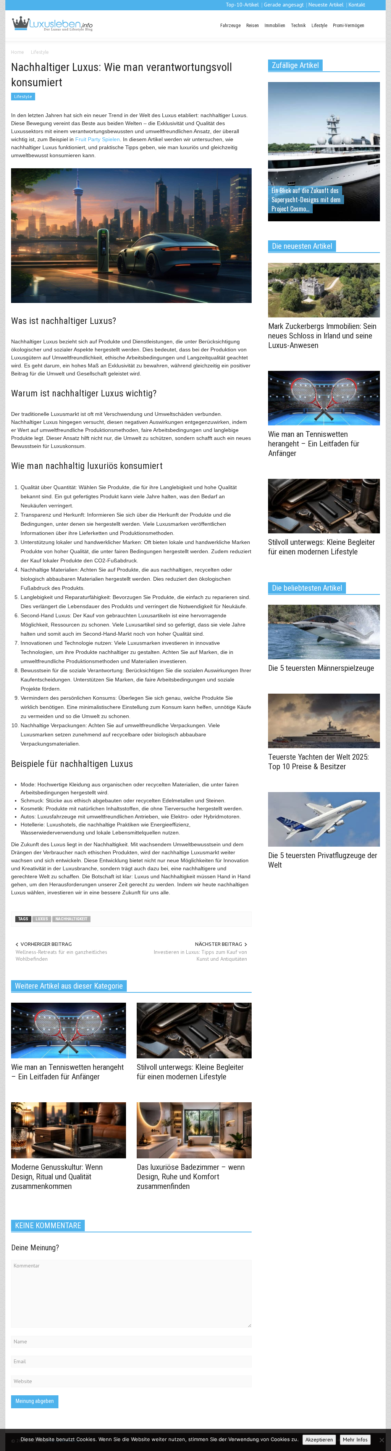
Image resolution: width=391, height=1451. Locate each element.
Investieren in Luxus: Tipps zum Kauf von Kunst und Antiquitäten (200, 955)
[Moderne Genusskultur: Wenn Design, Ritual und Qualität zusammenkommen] (68, 1129)
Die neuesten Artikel (302, 246)
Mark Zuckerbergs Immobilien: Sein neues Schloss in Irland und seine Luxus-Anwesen (322, 336)
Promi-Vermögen (348, 25)
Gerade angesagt (284, 4)
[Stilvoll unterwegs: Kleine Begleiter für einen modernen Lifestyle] (194, 1029)
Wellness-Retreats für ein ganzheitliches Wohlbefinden (61, 955)
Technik (298, 25)
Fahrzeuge (230, 25)
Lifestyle (319, 25)
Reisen (252, 25)
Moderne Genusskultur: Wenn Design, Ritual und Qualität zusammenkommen (57, 1177)
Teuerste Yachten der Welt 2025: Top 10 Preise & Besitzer (318, 761)
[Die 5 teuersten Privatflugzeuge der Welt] (324, 818)
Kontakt (357, 4)
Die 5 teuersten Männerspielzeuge (321, 668)
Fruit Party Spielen (97, 139)
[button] (373, 25)
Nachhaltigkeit (71, 918)
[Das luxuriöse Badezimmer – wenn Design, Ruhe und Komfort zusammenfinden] (194, 1129)
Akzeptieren (319, 1439)
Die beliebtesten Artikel (307, 588)
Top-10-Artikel (242, 4)
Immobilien (275, 25)
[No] (381, 1440)
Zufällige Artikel (295, 65)
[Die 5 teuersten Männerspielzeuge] (324, 631)
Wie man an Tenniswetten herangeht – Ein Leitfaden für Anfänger (67, 1072)
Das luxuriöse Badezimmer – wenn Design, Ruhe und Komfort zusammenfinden (191, 1177)
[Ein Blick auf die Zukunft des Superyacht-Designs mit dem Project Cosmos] (324, 151)
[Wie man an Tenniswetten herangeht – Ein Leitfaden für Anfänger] (68, 1029)
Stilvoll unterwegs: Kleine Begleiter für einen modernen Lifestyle (190, 1072)
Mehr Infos (355, 1439)
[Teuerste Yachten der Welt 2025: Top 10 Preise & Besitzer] (324, 720)
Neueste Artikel (326, 4)
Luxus (42, 918)
